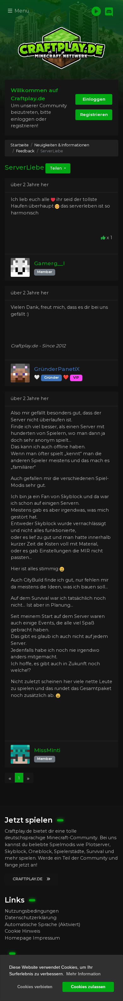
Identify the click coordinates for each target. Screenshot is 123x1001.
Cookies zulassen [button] (88, 987)
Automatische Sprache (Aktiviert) (42, 924)
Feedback (25, 151)
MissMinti (47, 750)
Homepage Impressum (32, 938)
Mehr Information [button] (83, 973)
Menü (21, 11)
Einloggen (94, 99)
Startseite (19, 145)
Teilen (56, 168)
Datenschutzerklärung (30, 917)
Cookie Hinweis (22, 931)
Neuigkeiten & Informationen (61, 145)
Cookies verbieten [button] (34, 987)
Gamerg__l (49, 263)
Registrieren (94, 114)
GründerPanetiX (56, 369)
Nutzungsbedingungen (32, 911)
